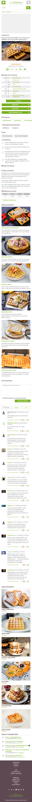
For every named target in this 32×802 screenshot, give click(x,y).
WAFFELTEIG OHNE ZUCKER (9, 370)
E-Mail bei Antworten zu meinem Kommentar (14, 398)
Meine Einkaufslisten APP (15, 112)
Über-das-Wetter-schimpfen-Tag (13, 755)
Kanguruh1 (10, 522)
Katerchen (10, 490)
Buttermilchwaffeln (6, 705)
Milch (14, 93)
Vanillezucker (16, 82)
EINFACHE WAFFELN (7, 257)
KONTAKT (16, 764)
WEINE (16, 783)
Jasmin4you (10, 535)
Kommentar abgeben (22, 401)
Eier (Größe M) (16, 86)
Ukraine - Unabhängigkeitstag (13, 737)
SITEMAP (16, 766)
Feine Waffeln (5, 681)
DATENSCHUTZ (16, 772)
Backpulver (15, 91)
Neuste (16, 407)
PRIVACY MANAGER (16, 773)
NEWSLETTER (16, 779)
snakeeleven (21, 757)
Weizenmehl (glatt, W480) (19, 89)
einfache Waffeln (6, 729)
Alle (26, 407)
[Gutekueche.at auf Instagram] (16, 789)
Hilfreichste (6, 407)
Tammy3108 (10, 435)
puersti (9, 449)
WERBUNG (16, 777)
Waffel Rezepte (7, 120)
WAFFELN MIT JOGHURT (8, 341)
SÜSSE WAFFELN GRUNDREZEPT (10, 228)
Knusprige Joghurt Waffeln (8, 657)
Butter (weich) (16, 78)
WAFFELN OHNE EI (6, 284)
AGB (16, 770)
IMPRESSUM (16, 762)
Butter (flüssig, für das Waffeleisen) (18, 96)
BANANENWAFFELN (7, 312)
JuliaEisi (9, 505)
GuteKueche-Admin (12, 423)
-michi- (9, 477)
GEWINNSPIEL (16, 781)
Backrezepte (17, 120)
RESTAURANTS (16, 784)
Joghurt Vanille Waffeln (8, 609)
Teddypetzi (21, 747)
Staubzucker (16, 80)
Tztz (8, 552)
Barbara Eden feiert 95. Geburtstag (14, 741)
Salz (14, 84)
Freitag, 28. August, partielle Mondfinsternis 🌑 (17, 745)
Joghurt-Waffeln (6, 633)
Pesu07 (9, 462)
